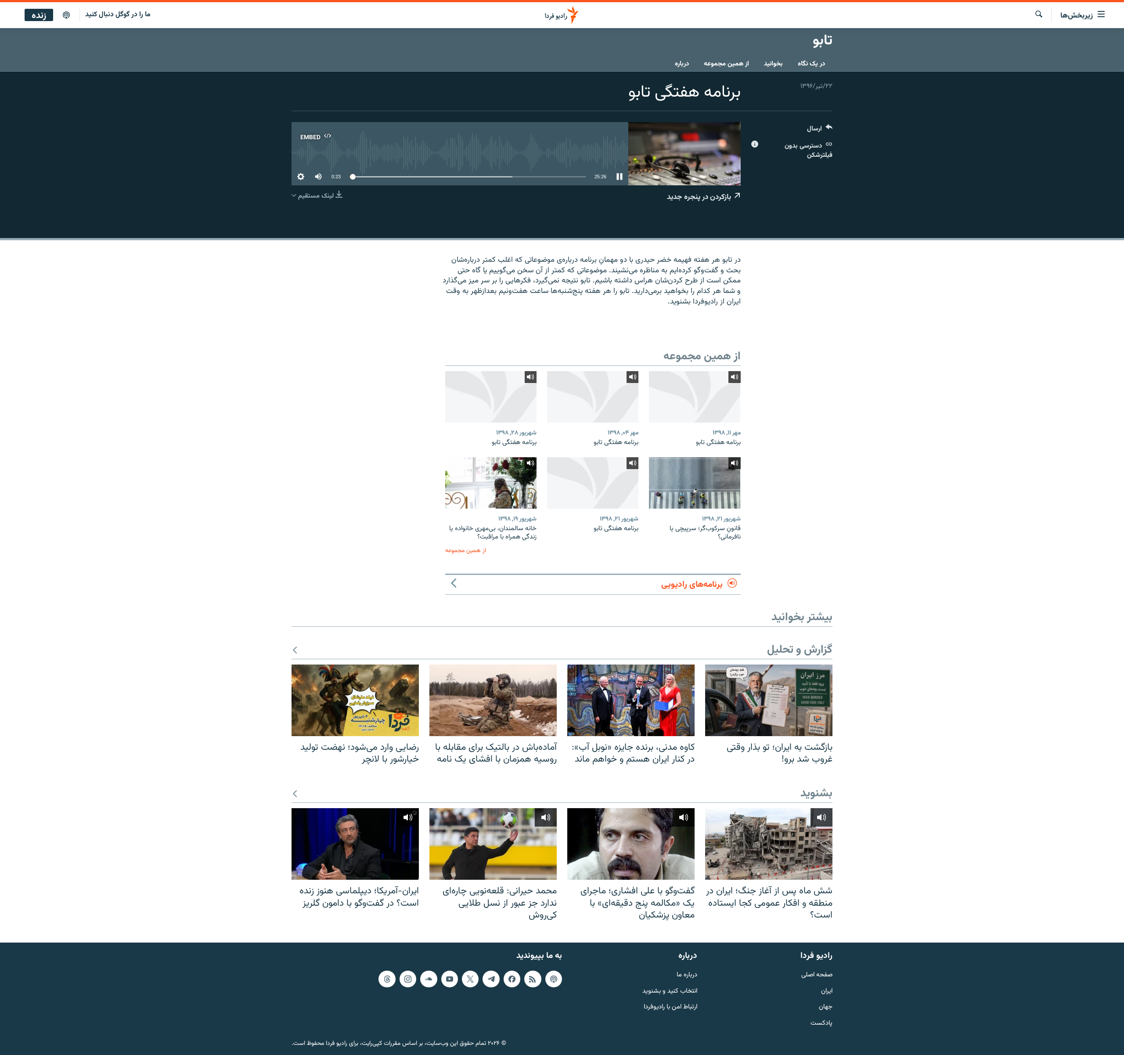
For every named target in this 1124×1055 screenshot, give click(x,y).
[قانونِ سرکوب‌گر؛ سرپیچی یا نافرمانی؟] (694, 483)
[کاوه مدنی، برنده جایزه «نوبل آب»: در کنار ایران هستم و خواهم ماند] (631, 700)
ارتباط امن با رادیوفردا (670, 1007)
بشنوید (816, 794)
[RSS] (532, 978)
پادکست (821, 1023)
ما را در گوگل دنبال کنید (118, 14)
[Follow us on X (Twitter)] (470, 978)
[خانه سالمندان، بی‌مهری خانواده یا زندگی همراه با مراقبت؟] (491, 483)
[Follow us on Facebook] (512, 978)
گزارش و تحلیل (799, 650)
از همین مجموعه (726, 64)
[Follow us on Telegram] (491, 978)
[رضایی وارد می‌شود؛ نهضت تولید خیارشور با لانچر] (355, 700)
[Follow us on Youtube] (449, 978)
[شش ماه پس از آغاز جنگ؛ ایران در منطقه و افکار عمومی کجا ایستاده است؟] (768, 844)
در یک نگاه (811, 64)
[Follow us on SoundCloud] (428, 978)
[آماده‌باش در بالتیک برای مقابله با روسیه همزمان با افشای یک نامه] (493, 700)
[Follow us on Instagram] (408, 978)
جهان (825, 1007)
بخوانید (773, 64)
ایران (826, 991)
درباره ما (687, 974)
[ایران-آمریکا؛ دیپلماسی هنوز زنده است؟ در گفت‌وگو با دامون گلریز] (355, 844)
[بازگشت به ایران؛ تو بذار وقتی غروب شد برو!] (768, 700)
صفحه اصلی (816, 974)
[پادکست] (66, 15)
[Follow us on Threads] (386, 978)
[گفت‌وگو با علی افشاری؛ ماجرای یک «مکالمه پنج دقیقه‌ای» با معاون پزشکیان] (631, 844)
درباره (682, 64)
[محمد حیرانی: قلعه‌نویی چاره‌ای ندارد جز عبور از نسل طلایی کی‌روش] (493, 844)
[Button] (819, 130)
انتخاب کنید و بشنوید (669, 991)
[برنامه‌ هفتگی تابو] (694, 397)
